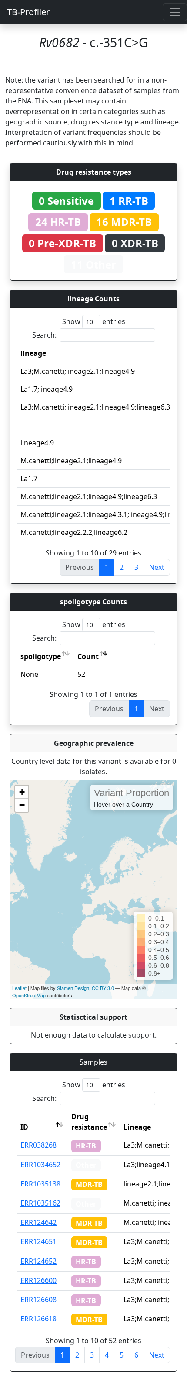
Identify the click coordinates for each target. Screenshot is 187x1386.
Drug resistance (89, 1122)
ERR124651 (38, 1241)
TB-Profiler (28, 12)
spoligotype (40, 656)
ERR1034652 (40, 1164)
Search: (44, 335)
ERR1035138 (40, 1184)
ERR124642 (38, 1222)
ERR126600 (38, 1280)
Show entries (93, 321)
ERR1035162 (40, 1203)
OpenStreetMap (29, 995)
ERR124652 (38, 1261)
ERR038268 (38, 1145)
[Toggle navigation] (175, 12)
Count (88, 656)
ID (24, 1127)
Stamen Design (73, 987)
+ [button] (22, 791)
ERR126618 (38, 1319)
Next (156, 567)
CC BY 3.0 (103, 987)
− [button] (22, 805)
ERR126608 (38, 1299)
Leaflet (19, 987)
